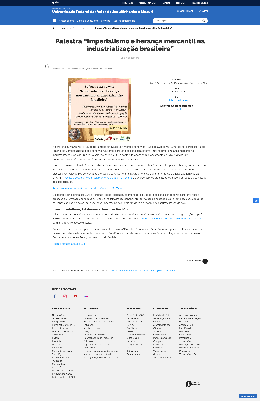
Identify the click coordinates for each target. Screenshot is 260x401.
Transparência (188, 308)
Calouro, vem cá (92, 315)
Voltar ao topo (193, 261)
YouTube (75, 296)
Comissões (57, 367)
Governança (185, 334)
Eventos (77, 28)
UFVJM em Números (62, 331)
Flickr (86, 296)
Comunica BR (127, 3)
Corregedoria (59, 364)
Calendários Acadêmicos (96, 318)
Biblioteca (57, 347)
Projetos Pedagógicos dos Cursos (101, 351)
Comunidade (160, 308)
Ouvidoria (57, 360)
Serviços (105, 20)
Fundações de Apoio (62, 370)
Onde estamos (59, 318)
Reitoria (56, 338)
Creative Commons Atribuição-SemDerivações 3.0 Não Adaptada (142, 270)
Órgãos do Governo (200, 3)
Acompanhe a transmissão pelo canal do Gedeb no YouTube (87, 188)
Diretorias (57, 344)
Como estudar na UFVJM (64, 325)
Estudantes (91, 308)
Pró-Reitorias (58, 341)
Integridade (185, 338)
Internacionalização (62, 328)
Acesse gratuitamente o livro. (69, 243)
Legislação (180, 3)
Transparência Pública (190, 354)
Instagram (65, 296)
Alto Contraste (186, 11)
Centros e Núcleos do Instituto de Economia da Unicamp (171, 218)
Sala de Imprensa (162, 357)
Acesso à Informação (124, 20)
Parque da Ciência (162, 338)
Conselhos (57, 334)
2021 (88, 28)
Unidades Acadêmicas (95, 334)
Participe (166, 3)
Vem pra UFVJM (60, 321)
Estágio (87, 331)
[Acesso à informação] (194, 384)
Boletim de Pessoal (136, 334)
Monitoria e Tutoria (93, 328)
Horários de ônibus (162, 315)
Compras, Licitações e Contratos (159, 344)
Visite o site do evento (179, 100)
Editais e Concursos (87, 20)
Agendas (63, 28)
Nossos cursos (66, 20)
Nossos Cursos (59, 315)
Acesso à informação (147, 3)
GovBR (55, 2)
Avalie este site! (248, 396)
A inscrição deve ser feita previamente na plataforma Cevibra (97, 177)
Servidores (134, 308)
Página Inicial (53, 28)
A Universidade (61, 308)
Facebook (54, 296)
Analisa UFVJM (186, 325)
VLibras (205, 11)
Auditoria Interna (60, 357)
